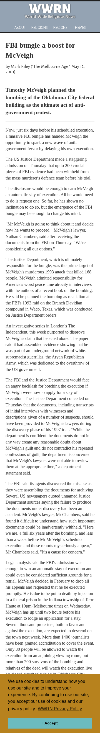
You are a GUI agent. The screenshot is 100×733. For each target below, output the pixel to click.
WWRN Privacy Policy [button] (60, 708)
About (20, 27)
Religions (39, 27)
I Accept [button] (50, 723)
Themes (79, 27)
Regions (60, 27)
